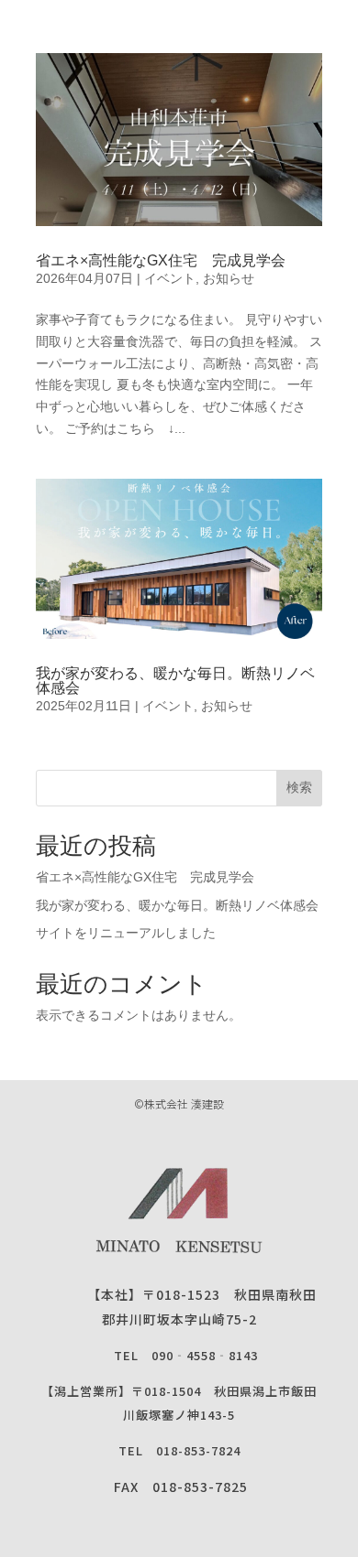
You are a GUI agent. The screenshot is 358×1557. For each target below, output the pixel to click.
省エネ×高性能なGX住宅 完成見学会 (160, 260)
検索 (299, 787)
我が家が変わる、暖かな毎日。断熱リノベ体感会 (175, 680)
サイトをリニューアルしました (126, 932)
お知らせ (228, 278)
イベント (170, 278)
